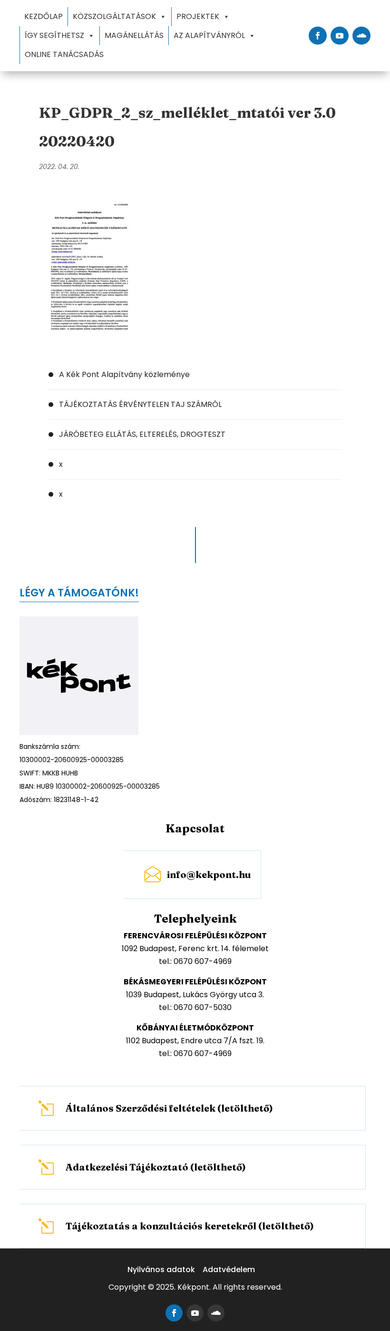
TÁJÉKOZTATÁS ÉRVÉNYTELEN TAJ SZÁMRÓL (140, 404)
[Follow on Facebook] (318, 36)
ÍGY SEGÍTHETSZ (54, 35)
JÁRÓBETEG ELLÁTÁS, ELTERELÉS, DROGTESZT (142, 434)
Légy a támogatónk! (79, 592)
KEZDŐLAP (43, 16)
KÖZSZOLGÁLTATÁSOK (114, 16)
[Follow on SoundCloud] (361, 36)
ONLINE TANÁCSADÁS (64, 54)
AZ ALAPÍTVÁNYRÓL (209, 35)
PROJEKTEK (197, 16)
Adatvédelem (229, 1269)
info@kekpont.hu (209, 874)
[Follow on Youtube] (340, 36)
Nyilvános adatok (161, 1269)
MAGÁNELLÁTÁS (134, 35)
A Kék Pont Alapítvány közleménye (124, 374)
